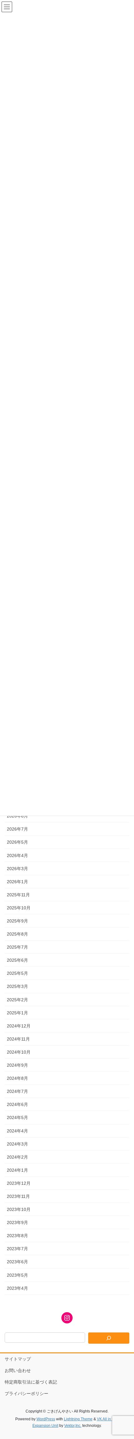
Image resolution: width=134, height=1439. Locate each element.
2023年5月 (17, 1275)
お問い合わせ (18, 1370)
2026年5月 (17, 842)
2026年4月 (17, 855)
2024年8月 (17, 1078)
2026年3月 (17, 868)
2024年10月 (19, 1052)
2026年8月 (17, 815)
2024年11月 (18, 1038)
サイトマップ (18, 1358)
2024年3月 (17, 1143)
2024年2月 (17, 1157)
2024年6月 (17, 1104)
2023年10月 (19, 1209)
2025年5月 (17, 973)
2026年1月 (17, 881)
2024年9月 (17, 1065)
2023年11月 (18, 1196)
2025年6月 (17, 960)
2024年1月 (17, 1170)
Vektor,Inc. (72, 1425)
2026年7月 (17, 829)
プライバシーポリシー (26, 1393)
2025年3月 (17, 986)
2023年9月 (17, 1222)
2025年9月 (17, 920)
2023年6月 (17, 1261)
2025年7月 (17, 947)
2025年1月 (17, 1012)
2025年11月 (18, 894)
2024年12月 (19, 1025)
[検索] (108, 1338)
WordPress (45, 1419)
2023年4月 (17, 1288)
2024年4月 (17, 1130)
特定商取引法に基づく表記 (31, 1381)
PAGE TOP (124, 1390)
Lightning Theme (78, 1419)
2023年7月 (17, 1248)
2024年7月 (17, 1091)
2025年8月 (17, 934)
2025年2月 (17, 999)
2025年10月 (19, 907)
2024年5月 (17, 1117)
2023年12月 (19, 1183)
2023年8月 (17, 1235)
